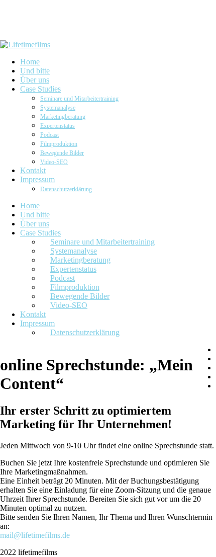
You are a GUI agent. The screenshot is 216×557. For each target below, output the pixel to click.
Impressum (37, 323)
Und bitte (35, 214)
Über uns (34, 223)
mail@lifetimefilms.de (35, 535)
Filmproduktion (74, 287)
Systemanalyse (73, 251)
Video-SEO (68, 305)
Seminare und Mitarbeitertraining (102, 241)
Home (30, 205)
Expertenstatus (73, 269)
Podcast (62, 278)
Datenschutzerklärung (85, 332)
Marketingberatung (80, 260)
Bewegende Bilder (80, 296)
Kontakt (33, 314)
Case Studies (40, 232)
